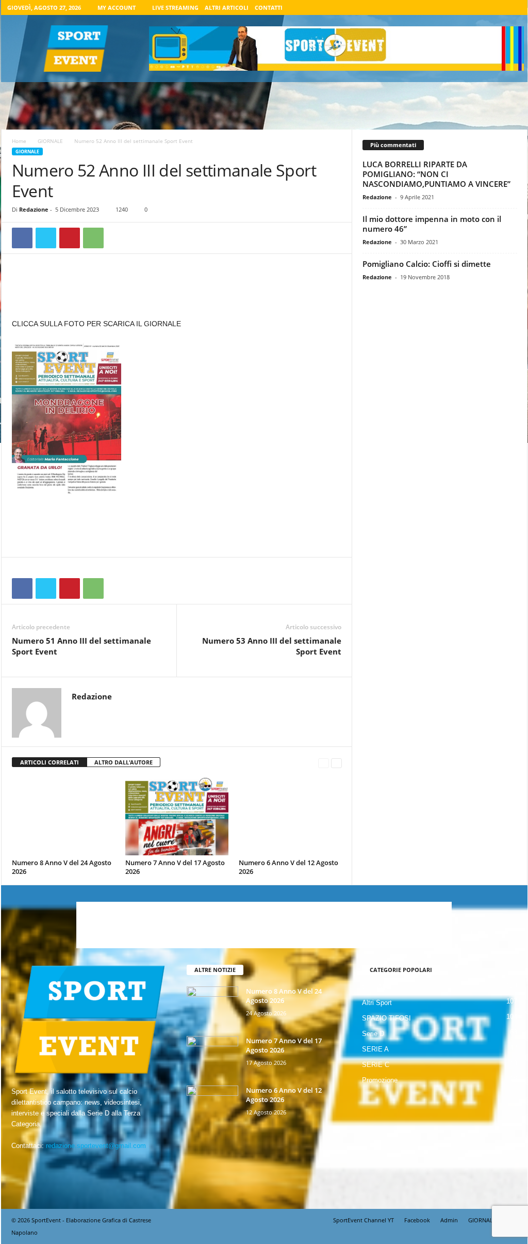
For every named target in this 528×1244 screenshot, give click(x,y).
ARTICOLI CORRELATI (49, 762)
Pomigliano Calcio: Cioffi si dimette (426, 264)
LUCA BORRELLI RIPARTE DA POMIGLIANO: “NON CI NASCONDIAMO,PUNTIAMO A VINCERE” (436, 174)
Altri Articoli (227, 7)
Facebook (417, 1220)
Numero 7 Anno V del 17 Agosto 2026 (175, 867)
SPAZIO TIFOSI (386, 1018)
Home (19, 141)
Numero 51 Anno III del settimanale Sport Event (81, 646)
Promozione (380, 1080)
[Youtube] (513, 7)
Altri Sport (377, 1003)
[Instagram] (481, 7)
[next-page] (336, 762)
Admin (449, 1220)
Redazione (33, 209)
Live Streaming (175, 7)
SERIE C (375, 1064)
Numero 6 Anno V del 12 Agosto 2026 (288, 867)
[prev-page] (323, 762)
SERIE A (375, 1049)
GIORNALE (50, 141)
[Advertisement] (177, 290)
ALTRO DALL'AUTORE (123, 762)
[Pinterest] (69, 238)
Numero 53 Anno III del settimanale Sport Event (271, 646)
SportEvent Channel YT (363, 1220)
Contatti (269, 7)
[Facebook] (465, 7)
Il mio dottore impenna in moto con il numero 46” (431, 224)
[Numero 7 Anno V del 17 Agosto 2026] (176, 816)
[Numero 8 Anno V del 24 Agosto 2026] (63, 816)
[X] (497, 7)
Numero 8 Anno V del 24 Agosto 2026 (61, 867)
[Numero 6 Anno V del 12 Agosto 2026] (290, 816)
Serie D (373, 1034)
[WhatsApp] (93, 238)
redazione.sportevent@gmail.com (96, 1146)
